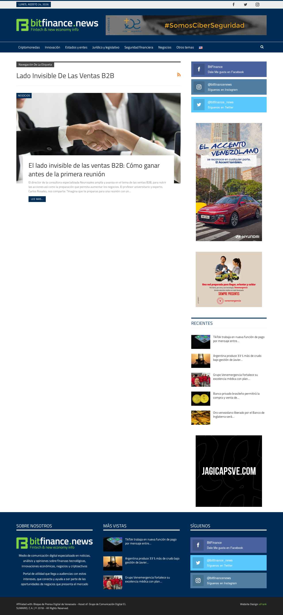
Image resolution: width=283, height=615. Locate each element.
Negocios (164, 47)
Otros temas (185, 47)
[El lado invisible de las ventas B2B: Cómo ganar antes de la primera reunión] (98, 138)
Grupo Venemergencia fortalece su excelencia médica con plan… (235, 376)
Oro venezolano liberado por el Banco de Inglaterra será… (238, 414)
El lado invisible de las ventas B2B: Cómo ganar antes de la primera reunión (94, 169)
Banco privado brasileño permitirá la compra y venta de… (236, 395)
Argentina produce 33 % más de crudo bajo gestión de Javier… (237, 357)
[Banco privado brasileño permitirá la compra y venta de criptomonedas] (200, 399)
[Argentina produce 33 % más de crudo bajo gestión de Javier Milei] (200, 361)
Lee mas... (37, 199)
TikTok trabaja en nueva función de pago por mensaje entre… (238, 338)
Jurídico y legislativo (105, 47)
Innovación (52, 47)
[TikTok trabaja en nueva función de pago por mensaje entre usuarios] (200, 342)
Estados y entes (76, 47)
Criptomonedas (29, 47)
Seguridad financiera (138, 47)
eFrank (263, 604)
